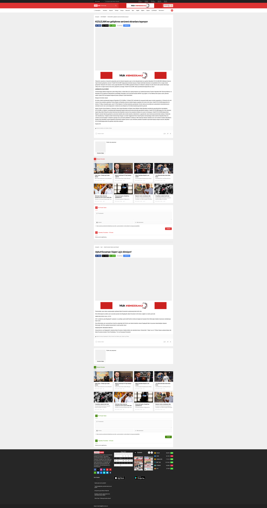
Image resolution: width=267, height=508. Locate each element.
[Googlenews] (98, 472)
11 (123, 458)
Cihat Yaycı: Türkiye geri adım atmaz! (103, 498)
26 (125, 462)
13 (128, 458)
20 (128, 460)
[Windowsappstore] (107, 472)
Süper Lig (124, 336)
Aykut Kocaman (100, 336)
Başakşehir (105, 336)
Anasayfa (97, 16)
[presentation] (149, 452)
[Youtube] (107, 469)
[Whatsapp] (95, 472)
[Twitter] (98, 469)
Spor (102, 247)
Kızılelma (102, 128)
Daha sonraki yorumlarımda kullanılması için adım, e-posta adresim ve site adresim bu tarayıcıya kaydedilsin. (118, 434)
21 (131, 460)
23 (117, 462)
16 (117, 460)
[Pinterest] (110, 469)
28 (131, 462)
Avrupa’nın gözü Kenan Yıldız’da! (102, 490)
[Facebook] (95, 469)
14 (131, 458)
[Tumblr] (110, 472)
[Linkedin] (104, 469)
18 (123, 460)
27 (128, 462)
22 (115, 462)
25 (123, 462)
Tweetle (106, 25)
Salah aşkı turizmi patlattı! (100, 483)
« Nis (115, 466)
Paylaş (99, 25)
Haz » (118, 466)
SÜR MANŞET (103, 16)
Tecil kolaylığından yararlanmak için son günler (103, 487)
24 (120, 462)
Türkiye (110, 128)
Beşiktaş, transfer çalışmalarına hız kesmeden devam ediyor (118, 1)
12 (125, 458)
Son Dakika (106, 128)
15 (115, 460)
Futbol (109, 336)
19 (125, 460)
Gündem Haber (101, 133)
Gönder (113, 25)
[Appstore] (101, 472)
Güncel (98, 128)
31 (120, 465)
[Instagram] (101, 469)
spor (120, 336)
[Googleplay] (104, 472)
